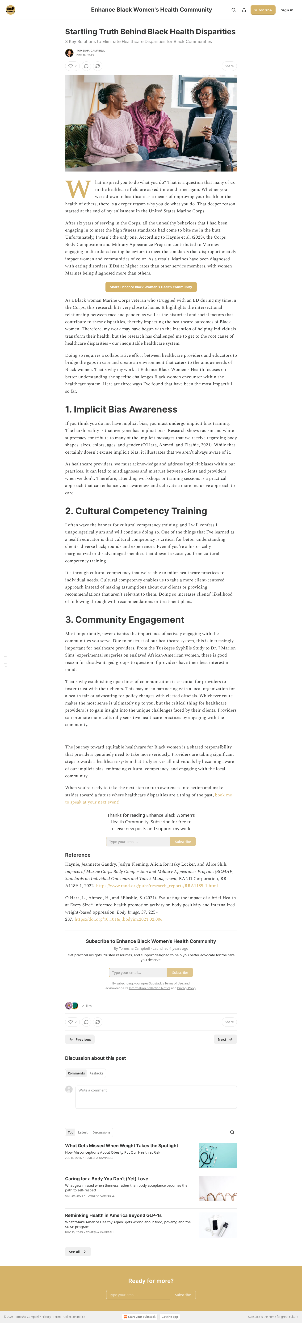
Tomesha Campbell (90, 50)
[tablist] (85, 1073)
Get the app (170, 1317)
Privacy (46, 1317)
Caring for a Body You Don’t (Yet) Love (106, 1178)
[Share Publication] (244, 10)
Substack (254, 1317)
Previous (83, 1039)
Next (222, 1039)
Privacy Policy (186, 988)
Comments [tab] (76, 1073)
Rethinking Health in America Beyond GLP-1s (113, 1215)
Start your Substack (141, 1317)
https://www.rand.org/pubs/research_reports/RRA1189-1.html (157, 885)
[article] (151, 1155)
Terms (57, 1317)
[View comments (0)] (86, 66)
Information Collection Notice (149, 988)
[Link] (58, 409)
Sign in (287, 10)
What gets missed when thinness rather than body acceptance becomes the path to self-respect (126, 1187)
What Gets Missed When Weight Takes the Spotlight (121, 1145)
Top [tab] (70, 1132)
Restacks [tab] (96, 1073)
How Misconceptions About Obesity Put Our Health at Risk (112, 1152)
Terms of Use (174, 983)
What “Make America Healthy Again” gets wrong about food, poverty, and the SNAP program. (128, 1224)
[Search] (233, 10)
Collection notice (74, 1317)
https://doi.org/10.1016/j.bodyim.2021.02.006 (119, 919)
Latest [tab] (83, 1132)
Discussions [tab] (101, 1132)
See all (74, 1251)
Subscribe (263, 10)
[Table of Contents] (5, 661)
